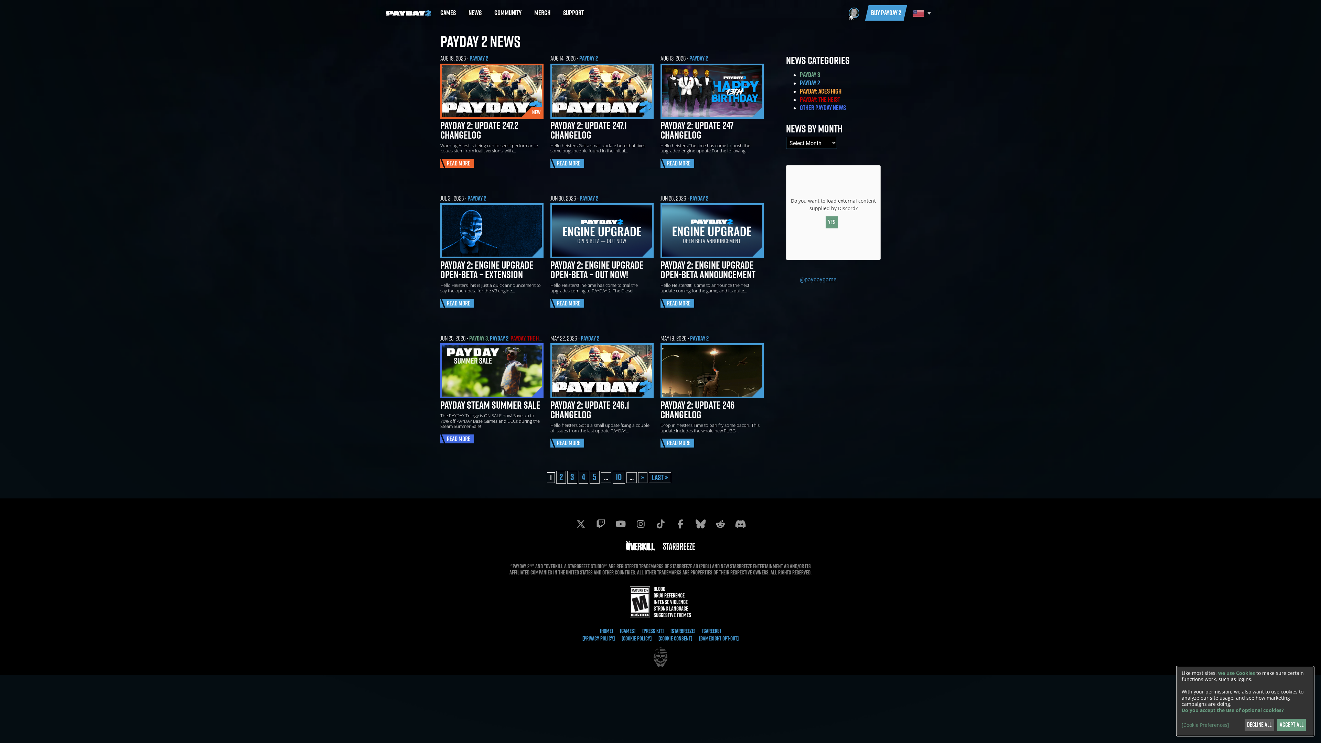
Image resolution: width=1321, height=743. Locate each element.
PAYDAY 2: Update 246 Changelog (697, 410)
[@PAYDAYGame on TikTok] (660, 523)
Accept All (1291, 724)
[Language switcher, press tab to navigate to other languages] (921, 13)
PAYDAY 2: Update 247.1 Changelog (588, 130)
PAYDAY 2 (479, 58)
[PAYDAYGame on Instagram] (640, 523)
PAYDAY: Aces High (820, 91)
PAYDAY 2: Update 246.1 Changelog (589, 410)
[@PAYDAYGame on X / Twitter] (580, 523)
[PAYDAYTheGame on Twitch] (600, 523)
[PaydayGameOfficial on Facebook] (680, 523)
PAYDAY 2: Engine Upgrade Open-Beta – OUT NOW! (597, 270)
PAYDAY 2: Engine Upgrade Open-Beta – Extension (487, 270)
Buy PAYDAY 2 (886, 13)
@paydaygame (818, 279)
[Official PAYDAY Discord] (740, 523)
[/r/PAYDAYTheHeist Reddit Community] (720, 523)
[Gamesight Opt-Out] (719, 638)
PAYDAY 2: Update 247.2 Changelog (479, 130)
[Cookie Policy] (637, 638)
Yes (832, 222)
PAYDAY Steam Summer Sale (490, 405)
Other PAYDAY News (823, 107)
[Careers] (711, 631)
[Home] (606, 631)
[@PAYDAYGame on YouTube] (620, 523)
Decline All (1259, 724)
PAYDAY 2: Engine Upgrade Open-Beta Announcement (707, 270)
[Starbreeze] (682, 631)
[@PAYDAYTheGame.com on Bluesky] (700, 523)
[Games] (627, 631)
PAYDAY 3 (478, 338)
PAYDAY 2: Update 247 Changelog (696, 130)
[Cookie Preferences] (1205, 725)
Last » (660, 477)
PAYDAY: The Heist (529, 338)
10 (619, 477)
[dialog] (1245, 701)
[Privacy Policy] (598, 638)
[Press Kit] (653, 631)
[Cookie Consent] (675, 638)
